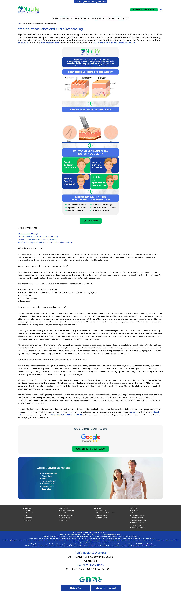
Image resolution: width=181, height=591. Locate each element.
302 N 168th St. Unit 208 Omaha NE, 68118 (114, 43)
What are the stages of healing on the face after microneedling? (45, 242)
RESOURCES (80, 18)
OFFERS (125, 18)
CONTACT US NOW (90, 221)
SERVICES (64, 18)
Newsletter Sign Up (67, 511)
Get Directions (101, 511)
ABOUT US (96, 18)
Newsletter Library (67, 515)
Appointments (101, 515)
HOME (55, 18)
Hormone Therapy (49, 481)
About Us (29, 511)
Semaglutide (46, 489)
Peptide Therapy (48, 486)
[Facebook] (88, 579)
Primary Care (47, 476)
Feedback (29, 518)
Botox (44, 478)
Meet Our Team (31, 513)
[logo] (28, 10)
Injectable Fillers (48, 484)
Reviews (28, 520)
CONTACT (111, 18)
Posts (28, 515)
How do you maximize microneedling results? (37, 239)
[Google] (82, 579)
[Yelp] (100, 579)
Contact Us (90, 560)
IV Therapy (135, 511)
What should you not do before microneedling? (38, 236)
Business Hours (101, 518)
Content (64, 520)
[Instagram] (94, 579)
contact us (23, 43)
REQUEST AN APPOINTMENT (144, 9)
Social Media (65, 518)
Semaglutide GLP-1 (138, 527)
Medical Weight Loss (49, 473)
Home (19, 23)
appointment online (50, 43)
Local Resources (66, 513)
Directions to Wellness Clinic (106, 513)
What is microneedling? (28, 233)
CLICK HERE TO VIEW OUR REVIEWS (90, 449)
